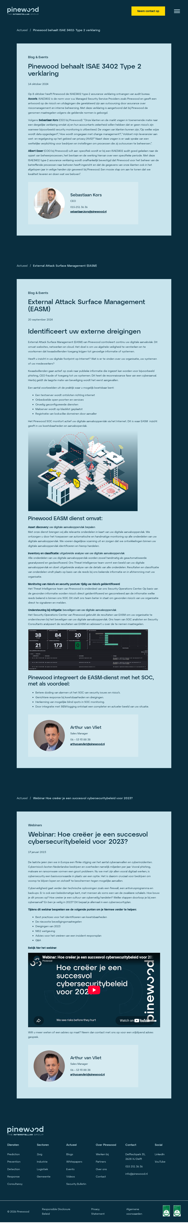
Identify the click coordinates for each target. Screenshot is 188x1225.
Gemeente (43, 1176)
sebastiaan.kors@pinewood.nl (88, 211)
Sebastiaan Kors (48, 120)
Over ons (101, 1169)
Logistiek (42, 1169)
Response (13, 1176)
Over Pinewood (106, 1144)
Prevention (13, 1161)
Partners (101, 1161)
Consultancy (14, 1183)
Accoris (32, 98)
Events (70, 1169)
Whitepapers (74, 1161)
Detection (13, 1169)
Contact (101, 1176)
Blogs (69, 1154)
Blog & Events (38, 57)
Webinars (35, 825)
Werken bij (102, 1154)
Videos (70, 1176)
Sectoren (43, 1144)
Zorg (39, 1154)
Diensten (13, 1144)
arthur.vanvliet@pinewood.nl (87, 744)
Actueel (22, 30)
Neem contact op (148, 11)
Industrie (42, 1161)
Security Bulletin (76, 1183)
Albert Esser (35, 150)
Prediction (13, 1154)
